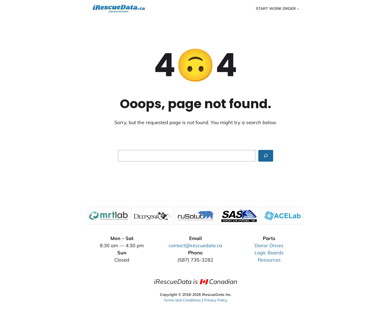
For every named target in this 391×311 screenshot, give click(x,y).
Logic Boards (269, 253)
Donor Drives (269, 245)
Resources (269, 260)
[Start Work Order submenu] (298, 8)
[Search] (265, 155)
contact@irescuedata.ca (195, 245)
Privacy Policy (215, 300)
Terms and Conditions (182, 300)
